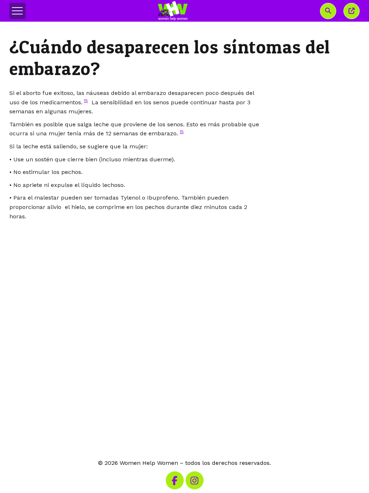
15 (86, 100)
